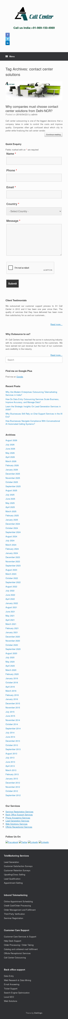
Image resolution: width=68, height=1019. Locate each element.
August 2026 (11, 440)
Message (13, 221)
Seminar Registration (13, 918)
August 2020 (11, 653)
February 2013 (12, 774)
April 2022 (10, 598)
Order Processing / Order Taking (19, 944)
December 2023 (13, 557)
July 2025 (10, 494)
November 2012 (13, 786)
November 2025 (13, 477)
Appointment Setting (13, 882)
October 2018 (12, 682)
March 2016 (11, 690)
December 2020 (13, 636)
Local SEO (9, 996)
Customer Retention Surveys (17, 870)
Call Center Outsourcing (15, 957)
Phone (11, 170)
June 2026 (10, 448)
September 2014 (13, 728)
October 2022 (12, 578)
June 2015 (10, 715)
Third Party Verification (14, 913)
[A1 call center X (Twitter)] (8, 39)
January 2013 (12, 778)
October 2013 (12, 745)
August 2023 (11, 569)
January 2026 (12, 469)
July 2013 (10, 757)
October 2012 (12, 790)
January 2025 (12, 519)
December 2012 (13, 782)
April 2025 (10, 507)
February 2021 (12, 628)
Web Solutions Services (17, 823)
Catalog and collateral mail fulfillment (21, 949)
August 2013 (11, 753)
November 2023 (13, 561)
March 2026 (11, 461)
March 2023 (11, 573)
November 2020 (13, 640)
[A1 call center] (34, 13)
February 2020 (12, 674)
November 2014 (13, 720)
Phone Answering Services (18, 817)
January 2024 (12, 553)
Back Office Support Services (19, 814)
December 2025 (13, 473)
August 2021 (11, 607)
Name (11, 154)
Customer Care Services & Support (20, 936)
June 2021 (10, 611)
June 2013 (10, 761)
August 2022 (11, 586)
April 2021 (10, 619)
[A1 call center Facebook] (8, 35)
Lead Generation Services (17, 820)
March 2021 (11, 623)
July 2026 (10, 444)
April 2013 (10, 765)
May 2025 (10, 502)
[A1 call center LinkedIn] (8, 43)
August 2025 (11, 490)
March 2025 (11, 511)
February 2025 (12, 515)
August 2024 (11, 536)
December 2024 (13, 523)
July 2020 (10, 657)
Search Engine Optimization (17, 992)
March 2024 (11, 544)
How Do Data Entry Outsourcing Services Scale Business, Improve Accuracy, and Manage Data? (32, 401)
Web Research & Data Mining (17, 980)
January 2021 (12, 632)
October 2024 (12, 528)
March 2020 (11, 669)
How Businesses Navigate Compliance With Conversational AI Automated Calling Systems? (33, 422)
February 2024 (12, 548)
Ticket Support (10, 988)
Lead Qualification (12, 878)
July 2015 (10, 711)
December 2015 (13, 703)
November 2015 (13, 707)
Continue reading (53, 134)
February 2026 (12, 465)
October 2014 (12, 724)
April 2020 (10, 665)
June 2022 (10, 594)
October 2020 (12, 644)
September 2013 (13, 749)
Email (11, 187)
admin (34, 114)
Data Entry (9, 975)
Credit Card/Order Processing (17, 905)
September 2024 (13, 532)
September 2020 (13, 649)
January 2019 (12, 678)
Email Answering (11, 984)
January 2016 (12, 699)
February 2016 (12, 695)
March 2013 (11, 770)
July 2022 (10, 590)
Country (12, 204)
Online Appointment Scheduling (18, 901)
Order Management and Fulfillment (20, 909)
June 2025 (10, 498)
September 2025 (13, 486)
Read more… (56, 324)
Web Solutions (10, 1000)
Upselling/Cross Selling (14, 874)
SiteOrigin (38, 1013)
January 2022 (12, 603)
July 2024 (10, 540)
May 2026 (10, 452)
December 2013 (13, 740)
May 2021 (10, 615)
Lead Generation (11, 862)
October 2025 (12, 482)
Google (19, 376)
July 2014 (10, 732)
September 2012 (13, 795)
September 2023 (13, 565)
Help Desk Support (12, 940)
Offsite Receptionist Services (19, 826)
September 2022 (13, 582)
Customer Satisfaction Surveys (18, 866)
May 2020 (10, 661)
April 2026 (10, 456)
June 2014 (10, 736)
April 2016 (10, 686)
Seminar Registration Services (19, 811)
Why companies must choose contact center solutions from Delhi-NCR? (32, 108)
